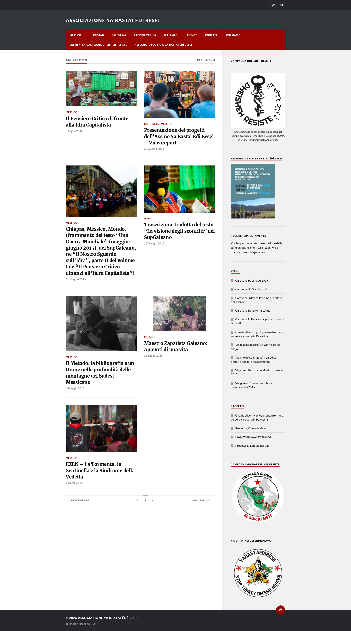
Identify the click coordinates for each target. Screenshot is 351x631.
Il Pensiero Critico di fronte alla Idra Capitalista (97, 122)
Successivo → (202, 500)
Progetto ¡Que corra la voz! (252, 428)
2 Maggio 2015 (153, 355)
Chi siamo (233, 35)
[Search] (282, 5)
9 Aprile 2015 (74, 482)
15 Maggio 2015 (154, 243)
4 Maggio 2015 (75, 388)
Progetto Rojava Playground (253, 436)
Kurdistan (96, 35)
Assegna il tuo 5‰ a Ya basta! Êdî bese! (163, 44)
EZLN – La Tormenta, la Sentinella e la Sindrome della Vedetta (100, 470)
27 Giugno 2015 (154, 148)
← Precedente (78, 500)
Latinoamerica (145, 35)
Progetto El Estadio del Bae (252, 445)
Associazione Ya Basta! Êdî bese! (113, 20)
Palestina (119, 35)
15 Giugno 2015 (76, 279)
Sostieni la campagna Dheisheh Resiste (98, 44)
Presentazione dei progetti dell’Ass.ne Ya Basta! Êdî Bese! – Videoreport (179, 136)
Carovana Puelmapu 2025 (251, 280)
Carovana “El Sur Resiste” (251, 289)
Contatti (211, 35)
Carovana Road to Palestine (252, 310)
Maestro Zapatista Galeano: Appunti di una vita (175, 346)
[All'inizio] (280, 610)
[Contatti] (273, 5)
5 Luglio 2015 (74, 131)
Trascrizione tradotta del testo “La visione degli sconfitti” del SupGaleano (179, 231)
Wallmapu (171, 35)
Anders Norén (86, 623)
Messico (75, 35)
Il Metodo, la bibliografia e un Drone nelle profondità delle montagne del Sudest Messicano (100, 372)
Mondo (192, 35)
